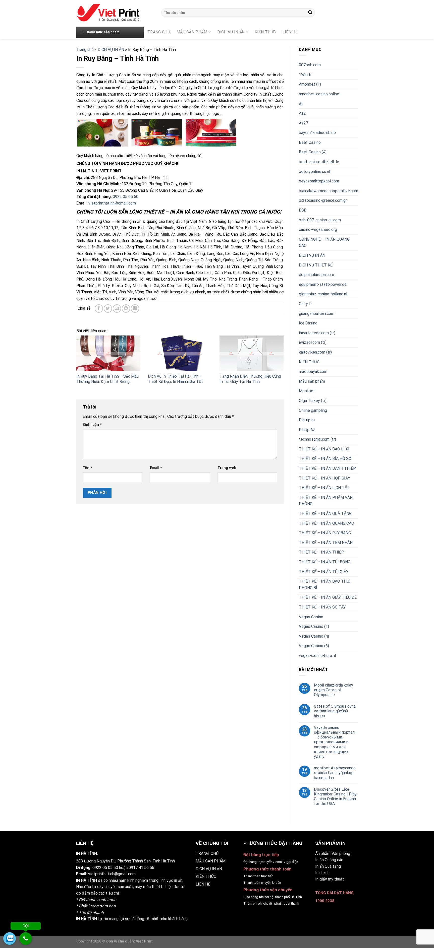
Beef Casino (310, 142)
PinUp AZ (307, 429)
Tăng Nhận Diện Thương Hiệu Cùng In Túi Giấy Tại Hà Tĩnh (250, 379)
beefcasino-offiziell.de (319, 161)
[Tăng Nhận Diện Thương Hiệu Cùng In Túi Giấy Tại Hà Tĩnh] (252, 353)
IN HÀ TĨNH (86, 880)
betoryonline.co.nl (314, 171)
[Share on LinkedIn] (135, 308)
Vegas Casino (311, 617)
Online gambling (313, 410)
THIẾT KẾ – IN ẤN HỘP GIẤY (324, 478)
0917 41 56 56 (141, 867)
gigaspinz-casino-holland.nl (323, 294)
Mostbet (307, 390)
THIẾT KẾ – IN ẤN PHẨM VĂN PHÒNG (326, 500)
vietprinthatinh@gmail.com (112, 203)
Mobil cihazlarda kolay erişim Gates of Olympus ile (333, 690)
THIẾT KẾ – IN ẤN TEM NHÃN (326, 542)
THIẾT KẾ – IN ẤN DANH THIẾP (327, 468)
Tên (87, 468)
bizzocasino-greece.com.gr (323, 200)
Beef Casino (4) (313, 152)
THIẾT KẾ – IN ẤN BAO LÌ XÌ (324, 449)
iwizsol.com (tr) (313, 342)
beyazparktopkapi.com (319, 181)
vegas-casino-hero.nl (317, 655)
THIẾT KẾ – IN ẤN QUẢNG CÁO (326, 523)
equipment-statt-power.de (323, 284)
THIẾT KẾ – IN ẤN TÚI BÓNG (324, 562)
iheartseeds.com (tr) (317, 332)
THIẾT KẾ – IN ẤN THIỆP (321, 552)
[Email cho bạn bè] (117, 308)
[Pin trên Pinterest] (126, 308)
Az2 (302, 113)
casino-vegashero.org (318, 229)
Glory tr (305, 303)
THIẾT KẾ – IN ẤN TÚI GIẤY (323, 571)
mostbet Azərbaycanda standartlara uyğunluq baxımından (334, 773)
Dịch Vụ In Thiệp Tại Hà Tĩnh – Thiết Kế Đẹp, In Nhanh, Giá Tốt (175, 379)
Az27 (303, 123)
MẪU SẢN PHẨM (192, 32)
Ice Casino (308, 323)
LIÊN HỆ (203, 884)
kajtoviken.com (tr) (315, 352)
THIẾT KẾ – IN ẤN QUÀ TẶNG (325, 513)
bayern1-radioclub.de (317, 132)
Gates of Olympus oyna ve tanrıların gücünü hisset (335, 711)
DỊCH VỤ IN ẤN (231, 32)
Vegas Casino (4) (314, 636)
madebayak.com (313, 371)
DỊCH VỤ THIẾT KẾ (316, 265)
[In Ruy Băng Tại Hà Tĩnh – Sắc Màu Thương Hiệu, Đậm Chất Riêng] (108, 353)
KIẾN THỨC (265, 32)
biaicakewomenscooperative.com (328, 190)
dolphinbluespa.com (316, 274)
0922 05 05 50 (125, 196)
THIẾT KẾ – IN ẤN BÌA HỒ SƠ (325, 458)
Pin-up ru (307, 420)
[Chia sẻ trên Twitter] (108, 308)
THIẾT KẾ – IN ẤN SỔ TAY (322, 607)
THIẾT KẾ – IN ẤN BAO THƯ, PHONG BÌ (324, 584)
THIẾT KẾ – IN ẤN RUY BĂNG (325, 532)
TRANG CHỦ (158, 32)
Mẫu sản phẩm (312, 381)
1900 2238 (324, 901)
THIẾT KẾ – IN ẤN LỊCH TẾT (324, 487)
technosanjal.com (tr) (317, 439)
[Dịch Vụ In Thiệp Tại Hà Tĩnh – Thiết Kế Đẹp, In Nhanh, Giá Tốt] (180, 353)
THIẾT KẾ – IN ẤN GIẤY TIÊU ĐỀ (328, 597)
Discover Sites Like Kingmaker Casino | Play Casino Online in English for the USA (335, 796)
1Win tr (305, 74)
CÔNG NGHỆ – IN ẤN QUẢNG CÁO (324, 242)
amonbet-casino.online (319, 94)
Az (301, 103)
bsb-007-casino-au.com (320, 220)
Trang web (227, 468)
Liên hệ (290, 32)
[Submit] (310, 12)
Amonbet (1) (310, 84)
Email (156, 468)
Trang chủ (85, 49)
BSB (302, 210)
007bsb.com (310, 64)
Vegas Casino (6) (314, 645)
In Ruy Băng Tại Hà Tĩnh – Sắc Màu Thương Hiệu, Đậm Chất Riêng (107, 379)
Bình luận (92, 425)
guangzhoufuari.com (316, 313)
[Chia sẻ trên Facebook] (99, 308)
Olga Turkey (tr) (313, 400)
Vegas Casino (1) (314, 626)
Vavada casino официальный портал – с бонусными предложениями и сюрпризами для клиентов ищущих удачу (334, 742)
